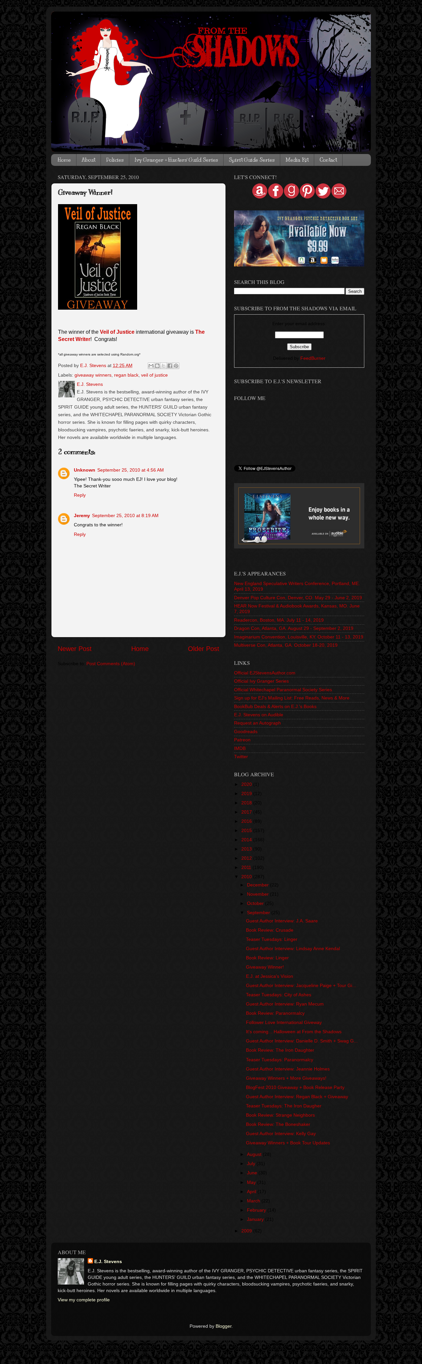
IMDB (240, 748)
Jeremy (82, 515)
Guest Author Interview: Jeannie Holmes (288, 1068)
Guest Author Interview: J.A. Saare (282, 920)
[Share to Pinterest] (176, 365)
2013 (247, 849)
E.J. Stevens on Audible (258, 714)
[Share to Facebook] (169, 365)
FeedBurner (312, 358)
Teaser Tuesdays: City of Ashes (278, 994)
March (254, 1200)
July (251, 1163)
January (256, 1219)
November (258, 894)
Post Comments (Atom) (110, 663)
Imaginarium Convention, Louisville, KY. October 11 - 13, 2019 (298, 636)
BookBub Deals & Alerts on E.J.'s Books (275, 706)
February (257, 1210)
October (256, 903)
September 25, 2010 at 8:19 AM (125, 515)
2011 (247, 867)
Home (64, 160)
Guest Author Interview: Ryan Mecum (285, 1004)
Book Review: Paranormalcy (275, 1013)
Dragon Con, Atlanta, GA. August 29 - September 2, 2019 (293, 628)
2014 (247, 839)
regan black (126, 375)
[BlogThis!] (157, 365)
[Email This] (151, 365)
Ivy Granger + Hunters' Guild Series (176, 160)
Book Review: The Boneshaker (278, 1124)
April (252, 1191)
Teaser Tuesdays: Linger (271, 939)
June (252, 1172)
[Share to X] (163, 365)
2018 (247, 802)
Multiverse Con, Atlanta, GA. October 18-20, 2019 (286, 645)
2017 (247, 812)
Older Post (203, 648)
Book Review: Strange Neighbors (280, 1115)
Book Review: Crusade (269, 930)
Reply (80, 495)
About (88, 160)
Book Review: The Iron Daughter (280, 1050)
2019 (247, 793)
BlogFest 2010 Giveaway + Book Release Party (295, 1087)
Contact (328, 160)
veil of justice (154, 375)
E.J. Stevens (108, 1261)
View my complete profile (84, 1299)
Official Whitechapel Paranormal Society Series (283, 689)
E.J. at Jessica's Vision (269, 976)
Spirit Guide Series (252, 160)
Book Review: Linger (267, 957)
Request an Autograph (257, 723)
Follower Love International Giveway (284, 1022)
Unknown (84, 470)
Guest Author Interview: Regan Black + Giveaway (297, 1096)
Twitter (241, 756)
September (259, 912)
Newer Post (75, 648)
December (258, 884)
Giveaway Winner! (265, 967)
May (252, 1182)
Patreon (242, 739)
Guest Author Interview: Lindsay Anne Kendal (293, 948)
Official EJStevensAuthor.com (264, 672)
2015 (247, 830)
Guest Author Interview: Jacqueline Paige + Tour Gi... (301, 985)
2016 (247, 821)
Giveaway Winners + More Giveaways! (286, 1078)
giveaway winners (93, 375)
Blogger (223, 1326)
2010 (247, 876)
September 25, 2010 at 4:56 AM (130, 470)
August (255, 1154)
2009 (247, 1230)
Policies (115, 160)
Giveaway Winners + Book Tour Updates (288, 1142)
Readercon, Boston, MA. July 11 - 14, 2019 (279, 620)
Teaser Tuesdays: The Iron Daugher (283, 1105)
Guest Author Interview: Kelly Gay (281, 1133)
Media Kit (297, 160)
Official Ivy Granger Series (261, 681)
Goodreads (245, 731)
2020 (247, 784)
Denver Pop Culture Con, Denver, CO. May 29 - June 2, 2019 (298, 597)
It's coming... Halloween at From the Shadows (294, 1031)
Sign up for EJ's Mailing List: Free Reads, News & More (291, 697)
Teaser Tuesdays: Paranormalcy (279, 1059)
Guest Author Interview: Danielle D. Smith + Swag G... (302, 1040)
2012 (247, 858)
